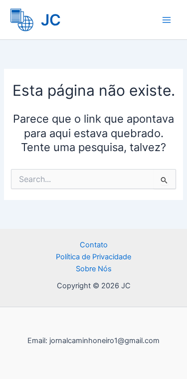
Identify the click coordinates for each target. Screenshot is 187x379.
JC (51, 19)
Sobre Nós (94, 268)
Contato (94, 244)
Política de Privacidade (93, 256)
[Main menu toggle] (166, 19)
